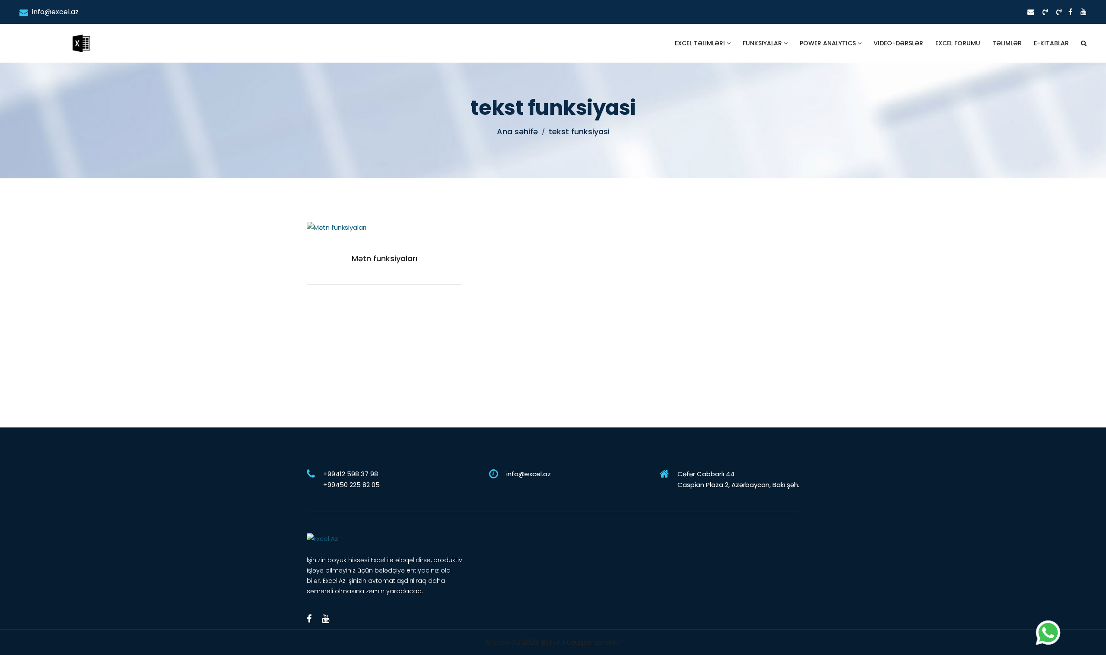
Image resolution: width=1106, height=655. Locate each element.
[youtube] (1084, 11)
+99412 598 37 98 (350, 473)
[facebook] (1070, 11)
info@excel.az (54, 12)
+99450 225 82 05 (351, 484)
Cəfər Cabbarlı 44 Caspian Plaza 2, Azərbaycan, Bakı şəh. (738, 479)
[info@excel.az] (1030, 11)
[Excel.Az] (81, 34)
